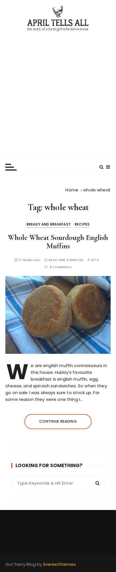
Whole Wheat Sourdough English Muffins (58, 242)
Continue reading (58, 421)
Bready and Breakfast (48, 224)
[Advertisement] (58, 93)
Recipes (82, 224)
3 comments (61, 267)
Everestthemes (59, 564)
